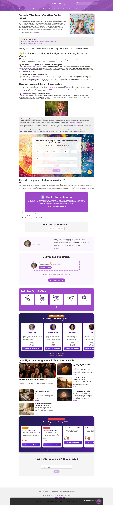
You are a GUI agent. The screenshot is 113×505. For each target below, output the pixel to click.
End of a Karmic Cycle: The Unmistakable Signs (81, 378)
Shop (77, 8)
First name (41, 163)
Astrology (33, 8)
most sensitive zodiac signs (39, 76)
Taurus (50, 89)
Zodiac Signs (57, 8)
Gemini (49, 87)
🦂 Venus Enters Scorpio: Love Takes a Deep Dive (82, 365)
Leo (65, 86)
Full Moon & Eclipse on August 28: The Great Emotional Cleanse (83, 391)
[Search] (94, 9)
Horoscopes (25, 8)
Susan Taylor (36, 32)
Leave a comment (55, 280)
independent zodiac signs (25, 68)
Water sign (76, 125)
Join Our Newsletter (86, 8)
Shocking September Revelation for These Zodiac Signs (44, 391)
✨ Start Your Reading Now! (56, 206)
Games (65, 8)
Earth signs (79, 122)
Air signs (69, 125)
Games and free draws (69, 491)
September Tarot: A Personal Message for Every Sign (44, 404)
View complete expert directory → (56, 355)
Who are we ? (55, 491)
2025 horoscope (31, 216)
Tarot (50, 8)
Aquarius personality (36, 66)
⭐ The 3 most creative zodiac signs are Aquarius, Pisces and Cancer (40, 41)
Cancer (70, 302)
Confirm (56, 471)
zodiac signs (36, 131)
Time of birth (67, 149)
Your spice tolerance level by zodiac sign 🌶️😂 (33, 379)
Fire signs (71, 122)
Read (20, 387)
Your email (61, 163)
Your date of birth (40, 149)
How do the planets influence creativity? (33, 43)
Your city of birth (40, 156)
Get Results (56, 170)
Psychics (71, 8)
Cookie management (58, 495)
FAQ (61, 491)
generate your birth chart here (82, 188)
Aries (27, 302)
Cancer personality (24, 95)
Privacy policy (67, 495)
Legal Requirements (47, 495)
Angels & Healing (42, 8)
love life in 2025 (38, 218)
